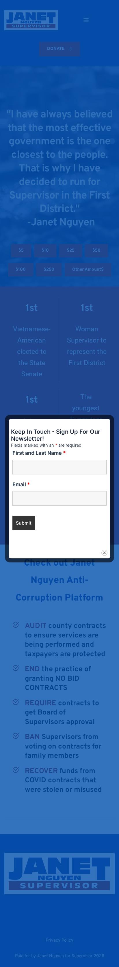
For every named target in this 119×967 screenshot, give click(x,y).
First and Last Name (39, 453)
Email (21, 484)
